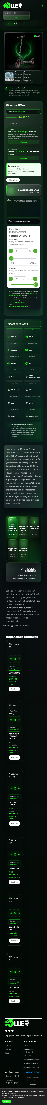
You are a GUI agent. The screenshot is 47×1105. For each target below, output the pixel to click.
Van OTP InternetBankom (17, 302)
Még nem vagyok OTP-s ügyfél (18, 306)
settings (21, 1097)
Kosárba (13, 180)
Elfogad (6, 1101)
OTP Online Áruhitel (32, 1067)
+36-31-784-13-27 (11, 1083)
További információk (18, 324)
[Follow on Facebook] (6, 1031)
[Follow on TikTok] (12, 1031)
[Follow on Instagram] (9, 1031)
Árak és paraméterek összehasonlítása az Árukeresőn (33, 1081)
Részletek (23, 158)
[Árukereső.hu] (32, 1073)
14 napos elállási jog (32, 1063)
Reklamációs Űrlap (31, 1060)
